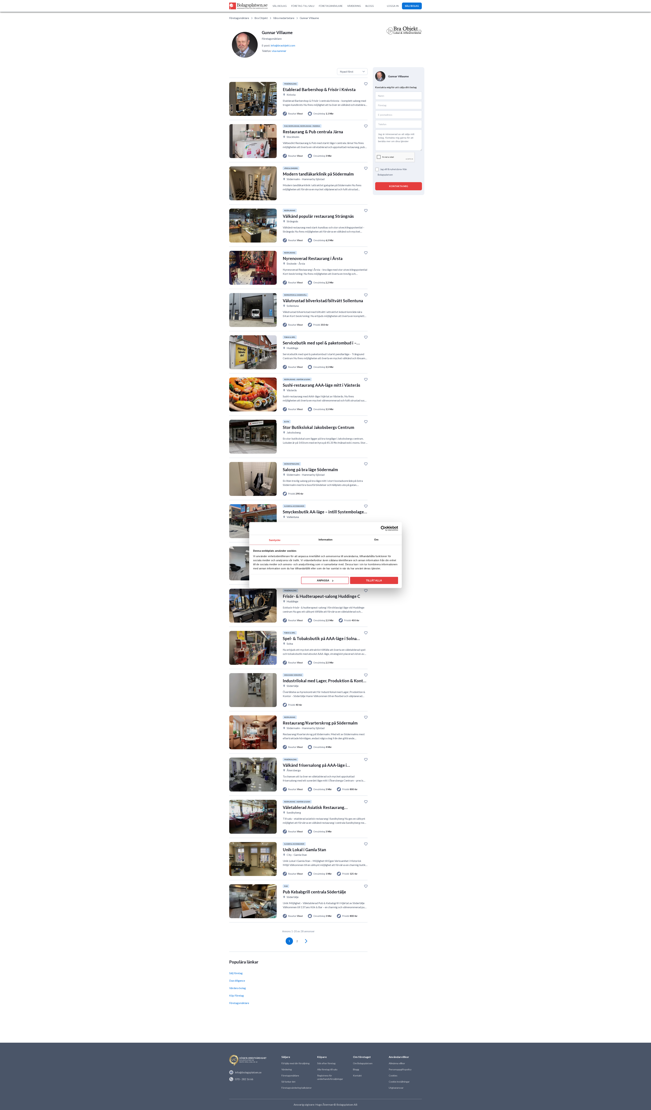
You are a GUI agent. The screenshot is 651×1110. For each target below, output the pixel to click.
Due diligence (237, 980)
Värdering (286, 1069)
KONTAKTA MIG (398, 186)
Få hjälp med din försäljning (295, 1063)
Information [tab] (325, 539)
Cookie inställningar (399, 1081)
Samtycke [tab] (275, 539)
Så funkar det (288, 1081)
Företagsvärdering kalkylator (296, 1087)
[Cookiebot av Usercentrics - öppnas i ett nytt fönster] (383, 528)
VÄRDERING (354, 5)
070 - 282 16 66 (244, 1079)
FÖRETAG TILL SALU (302, 5)
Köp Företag (236, 995)
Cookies (393, 1075)
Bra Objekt (261, 18)
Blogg (356, 1069)
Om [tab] (376, 539)
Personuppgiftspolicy (400, 1069)
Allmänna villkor (397, 1063)
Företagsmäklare (239, 18)
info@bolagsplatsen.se (248, 1072)
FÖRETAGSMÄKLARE (331, 5)
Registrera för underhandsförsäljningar (330, 1077)
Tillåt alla (374, 580)
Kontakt (357, 1075)
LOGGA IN (393, 5)
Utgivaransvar (396, 1087)
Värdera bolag (237, 988)
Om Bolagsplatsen (362, 1063)
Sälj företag (236, 973)
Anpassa (323, 580)
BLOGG (370, 5)
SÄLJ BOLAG (280, 5)
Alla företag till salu (327, 1069)
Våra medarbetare (283, 18)
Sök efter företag (326, 1063)
